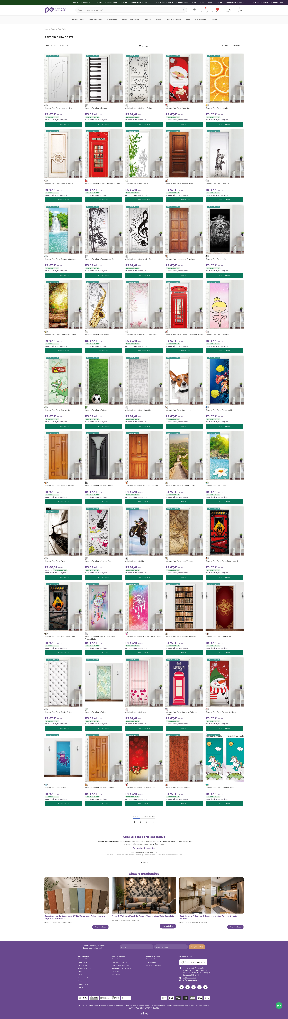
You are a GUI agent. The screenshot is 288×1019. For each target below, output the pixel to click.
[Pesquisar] (131, 10)
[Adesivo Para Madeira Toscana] (184, 757)
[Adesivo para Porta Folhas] (104, 682)
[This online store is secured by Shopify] (83, 998)
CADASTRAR (197, 947)
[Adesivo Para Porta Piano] (63, 531)
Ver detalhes (63, 124)
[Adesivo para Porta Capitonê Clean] (63, 682)
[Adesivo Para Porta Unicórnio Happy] (225, 757)
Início (46, 29)
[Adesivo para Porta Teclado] (104, 78)
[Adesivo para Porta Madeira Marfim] (63, 153)
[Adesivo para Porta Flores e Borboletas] (144, 304)
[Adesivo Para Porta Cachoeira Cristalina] (63, 229)
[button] (237, 45)
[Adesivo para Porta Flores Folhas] (144, 78)
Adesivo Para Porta (58, 29)
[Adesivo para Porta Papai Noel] (184, 78)
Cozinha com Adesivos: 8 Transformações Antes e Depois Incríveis (208, 917)
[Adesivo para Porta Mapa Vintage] (184, 531)
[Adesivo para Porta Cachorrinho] (184, 380)
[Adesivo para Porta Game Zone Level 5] (225, 531)
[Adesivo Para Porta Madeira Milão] (63, 78)
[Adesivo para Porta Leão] (225, 229)
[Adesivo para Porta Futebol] (104, 380)
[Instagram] (187, 987)
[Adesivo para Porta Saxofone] (104, 304)
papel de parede (157, 844)
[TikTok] (199, 987)
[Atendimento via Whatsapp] (279, 1005)
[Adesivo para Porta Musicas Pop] (104, 531)
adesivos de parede (140, 844)
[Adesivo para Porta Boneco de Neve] (225, 682)
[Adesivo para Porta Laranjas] (225, 78)
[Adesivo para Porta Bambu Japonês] (104, 229)
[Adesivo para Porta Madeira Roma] (184, 153)
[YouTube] (205, 987)
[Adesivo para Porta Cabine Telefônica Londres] (104, 153)
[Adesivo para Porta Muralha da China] (184, 455)
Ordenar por (226, 45)
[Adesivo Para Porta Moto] (144, 531)
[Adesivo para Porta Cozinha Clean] (144, 380)
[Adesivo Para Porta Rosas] (144, 682)
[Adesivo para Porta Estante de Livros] (184, 606)
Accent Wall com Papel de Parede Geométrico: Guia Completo (143, 916)
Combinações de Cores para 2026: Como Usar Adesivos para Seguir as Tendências (74, 917)
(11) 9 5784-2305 (189, 977)
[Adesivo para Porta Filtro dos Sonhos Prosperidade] (104, 606)
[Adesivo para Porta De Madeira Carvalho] (144, 455)
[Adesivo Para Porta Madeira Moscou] (104, 455)
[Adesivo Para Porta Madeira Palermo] (63, 455)
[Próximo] (153, 822)
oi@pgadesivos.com (191, 980)
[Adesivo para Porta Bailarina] (225, 304)
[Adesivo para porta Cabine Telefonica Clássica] (184, 304)
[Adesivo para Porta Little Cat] (225, 153)
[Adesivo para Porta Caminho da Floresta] (63, 304)
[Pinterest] (193, 987)
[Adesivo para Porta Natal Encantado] (144, 757)
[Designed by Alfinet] (144, 1013)
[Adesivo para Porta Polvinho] (63, 757)
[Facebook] (181, 987)
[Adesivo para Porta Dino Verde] (63, 380)
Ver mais (143, 862)
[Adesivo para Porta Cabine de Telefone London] (184, 682)
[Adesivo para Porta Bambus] (144, 153)
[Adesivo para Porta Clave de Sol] (144, 229)
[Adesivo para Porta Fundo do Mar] (225, 380)
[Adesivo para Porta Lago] (225, 455)
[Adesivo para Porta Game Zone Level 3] (63, 606)
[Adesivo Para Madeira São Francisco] (184, 229)
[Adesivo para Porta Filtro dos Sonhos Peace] (144, 606)
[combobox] (128, 10)
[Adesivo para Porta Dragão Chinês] (225, 606)
